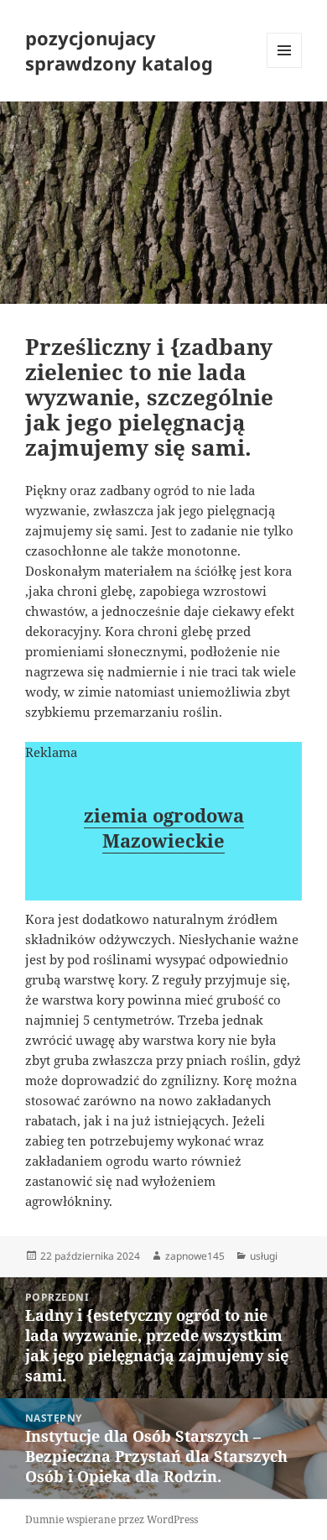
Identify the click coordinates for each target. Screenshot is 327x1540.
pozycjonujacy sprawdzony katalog (119, 50)
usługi (264, 1256)
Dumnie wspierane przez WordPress (111, 1519)
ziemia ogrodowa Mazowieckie (164, 827)
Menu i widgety (284, 67)
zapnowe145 (195, 1256)
